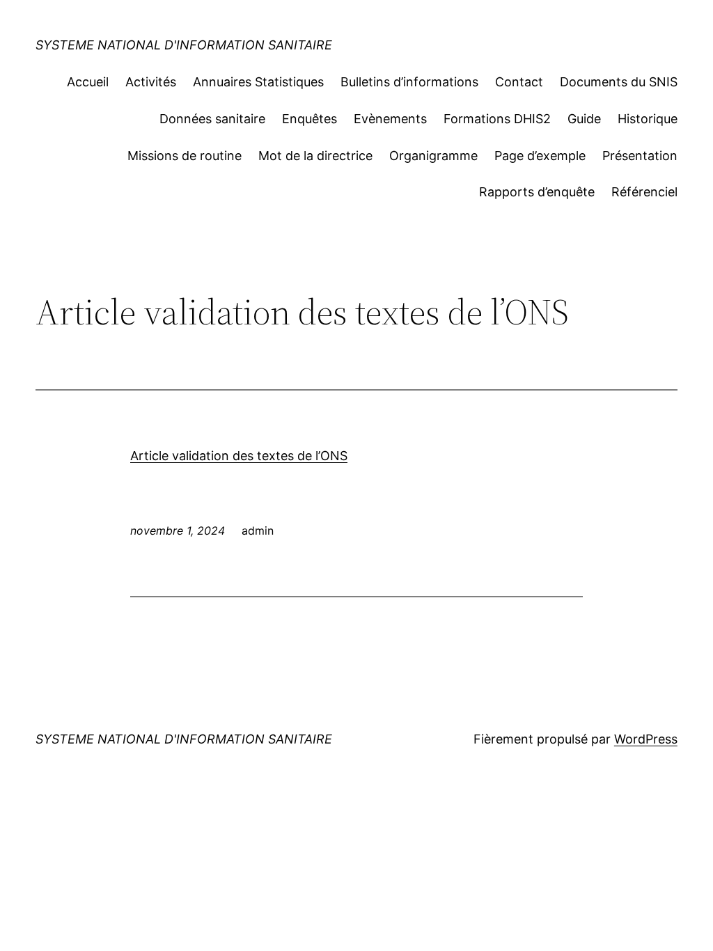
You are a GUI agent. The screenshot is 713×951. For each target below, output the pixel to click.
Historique (647, 118)
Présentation (639, 155)
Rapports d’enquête (537, 191)
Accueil (88, 81)
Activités (150, 81)
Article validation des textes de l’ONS (238, 455)
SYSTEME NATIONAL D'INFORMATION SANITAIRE (184, 45)
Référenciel (644, 191)
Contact (519, 81)
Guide (584, 118)
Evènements (390, 118)
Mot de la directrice (315, 155)
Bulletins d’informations (409, 81)
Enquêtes (309, 118)
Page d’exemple (540, 155)
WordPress (645, 739)
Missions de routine (184, 155)
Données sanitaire (212, 118)
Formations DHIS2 (497, 118)
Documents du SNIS (618, 81)
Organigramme (433, 155)
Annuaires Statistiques (258, 81)
